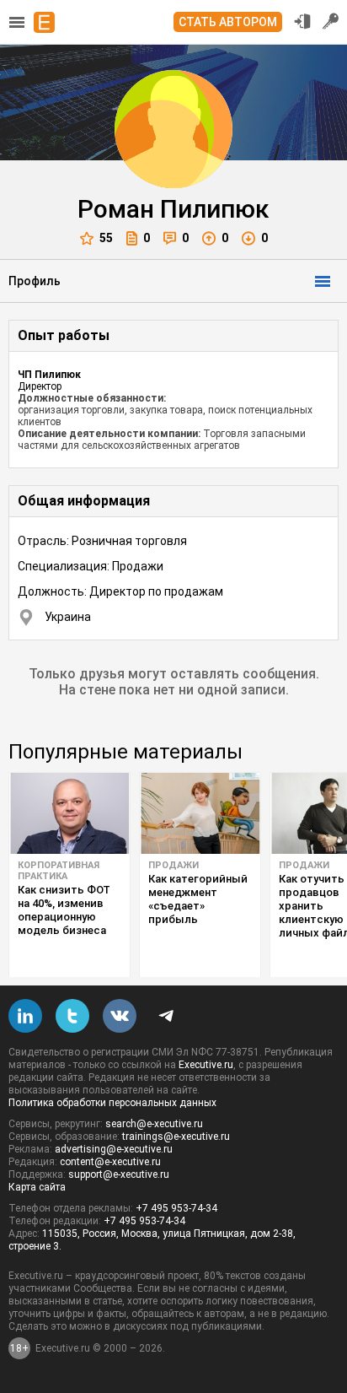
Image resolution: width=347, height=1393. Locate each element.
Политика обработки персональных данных (112, 1103)
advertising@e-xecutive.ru (114, 1149)
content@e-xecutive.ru (110, 1162)
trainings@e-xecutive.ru (176, 1136)
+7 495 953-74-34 (176, 1208)
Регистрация (331, 21)
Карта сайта (37, 1187)
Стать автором (228, 22)
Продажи (173, 865)
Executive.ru (206, 1065)
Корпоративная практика (58, 871)
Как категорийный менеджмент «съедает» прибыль (198, 899)
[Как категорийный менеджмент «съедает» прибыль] (200, 813)
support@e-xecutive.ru (118, 1174)
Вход (302, 21)
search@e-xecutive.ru (154, 1124)
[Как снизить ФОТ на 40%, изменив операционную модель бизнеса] (69, 813)
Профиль (34, 281)
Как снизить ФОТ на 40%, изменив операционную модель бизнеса (64, 910)
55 (106, 238)
